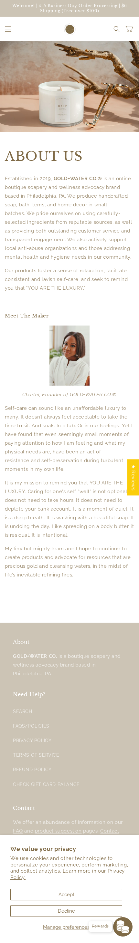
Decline (66, 911)
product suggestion (58, 831)
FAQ (18, 831)
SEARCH (22, 711)
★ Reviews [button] (133, 477)
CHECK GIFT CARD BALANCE (46, 784)
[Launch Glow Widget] (123, 927)
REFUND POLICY (32, 769)
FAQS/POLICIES (31, 726)
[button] (8, 29)
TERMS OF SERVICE (36, 755)
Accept (66, 894)
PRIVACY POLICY (32, 740)
